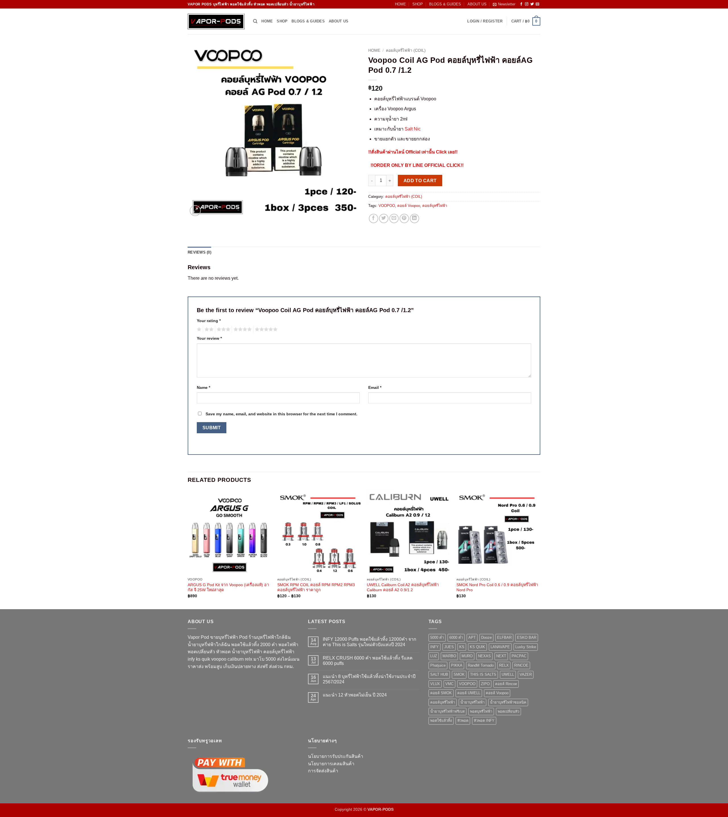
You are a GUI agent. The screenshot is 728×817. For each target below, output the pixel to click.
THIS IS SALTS (483, 674)
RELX (504, 665)
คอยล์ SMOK (441, 693)
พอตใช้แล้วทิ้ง (441, 720)
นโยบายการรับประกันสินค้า (335, 756)
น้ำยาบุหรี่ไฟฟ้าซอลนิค (508, 702)
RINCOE (521, 665)
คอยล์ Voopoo (408, 206)
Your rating (209, 320)
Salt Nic (413, 129)
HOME (400, 4)
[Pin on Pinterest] (404, 218)
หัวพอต (462, 720)
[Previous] (188, 549)
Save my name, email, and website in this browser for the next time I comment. (281, 414)
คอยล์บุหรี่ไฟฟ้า (434, 206)
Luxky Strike (525, 647)
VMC (449, 684)
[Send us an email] (537, 4)
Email (374, 387)
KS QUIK (477, 647)
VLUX (435, 684)
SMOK (459, 674)
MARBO (449, 656)
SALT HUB (439, 674)
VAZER (526, 674)
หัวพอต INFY (484, 720)
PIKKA (456, 665)
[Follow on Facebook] (521, 4)
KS (461, 647)
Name (203, 387)
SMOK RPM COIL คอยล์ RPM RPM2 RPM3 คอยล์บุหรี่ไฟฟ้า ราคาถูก (316, 587)
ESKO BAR (526, 637)
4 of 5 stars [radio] (242, 329)
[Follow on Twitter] (532, 4)
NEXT (501, 656)
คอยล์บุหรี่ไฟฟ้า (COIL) (406, 50)
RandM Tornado (481, 665)
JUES (449, 647)
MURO (467, 656)
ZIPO (485, 684)
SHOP (417, 4)
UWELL (508, 674)
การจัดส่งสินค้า (323, 770)
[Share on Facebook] (373, 218)
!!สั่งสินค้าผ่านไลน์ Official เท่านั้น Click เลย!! (413, 152)
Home (374, 50)
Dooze (486, 637)
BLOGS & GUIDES (445, 4)
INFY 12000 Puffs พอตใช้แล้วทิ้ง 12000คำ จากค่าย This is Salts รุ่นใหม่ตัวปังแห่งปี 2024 (369, 642)
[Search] (255, 21)
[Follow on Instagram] (526, 4)
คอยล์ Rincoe (506, 684)
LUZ (433, 656)
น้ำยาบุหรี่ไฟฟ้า (472, 702)
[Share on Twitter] (383, 218)
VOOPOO (387, 206)
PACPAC (519, 656)
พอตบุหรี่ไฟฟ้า (481, 711)
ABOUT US (477, 4)
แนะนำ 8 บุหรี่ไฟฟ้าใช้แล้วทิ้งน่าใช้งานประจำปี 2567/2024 (369, 679)
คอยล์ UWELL (468, 693)
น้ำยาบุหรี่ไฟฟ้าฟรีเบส (447, 711)
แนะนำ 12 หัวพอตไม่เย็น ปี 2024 (355, 694)
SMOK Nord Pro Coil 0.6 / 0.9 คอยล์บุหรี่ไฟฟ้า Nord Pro (497, 587)
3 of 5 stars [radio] (222, 329)
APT (472, 637)
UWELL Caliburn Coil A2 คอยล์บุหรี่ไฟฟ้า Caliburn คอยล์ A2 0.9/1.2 (403, 587)
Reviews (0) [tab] (199, 252)
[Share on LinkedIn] (414, 218)
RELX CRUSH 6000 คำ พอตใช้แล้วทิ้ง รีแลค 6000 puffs (368, 661)
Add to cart (420, 180)
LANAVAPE (500, 647)
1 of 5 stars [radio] (198, 329)
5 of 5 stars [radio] (265, 329)
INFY (434, 647)
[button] (504, 4)
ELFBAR (504, 637)
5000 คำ (437, 637)
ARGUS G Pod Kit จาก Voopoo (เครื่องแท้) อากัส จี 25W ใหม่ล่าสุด (228, 587)
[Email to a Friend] (394, 218)
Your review (209, 338)
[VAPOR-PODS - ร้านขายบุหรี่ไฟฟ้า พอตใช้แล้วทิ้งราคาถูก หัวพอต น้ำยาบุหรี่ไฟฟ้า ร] (216, 21)
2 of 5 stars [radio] (208, 329)
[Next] (540, 549)
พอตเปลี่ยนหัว (508, 711)
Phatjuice (438, 665)
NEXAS (484, 656)
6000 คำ (456, 637)
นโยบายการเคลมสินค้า (331, 763)
